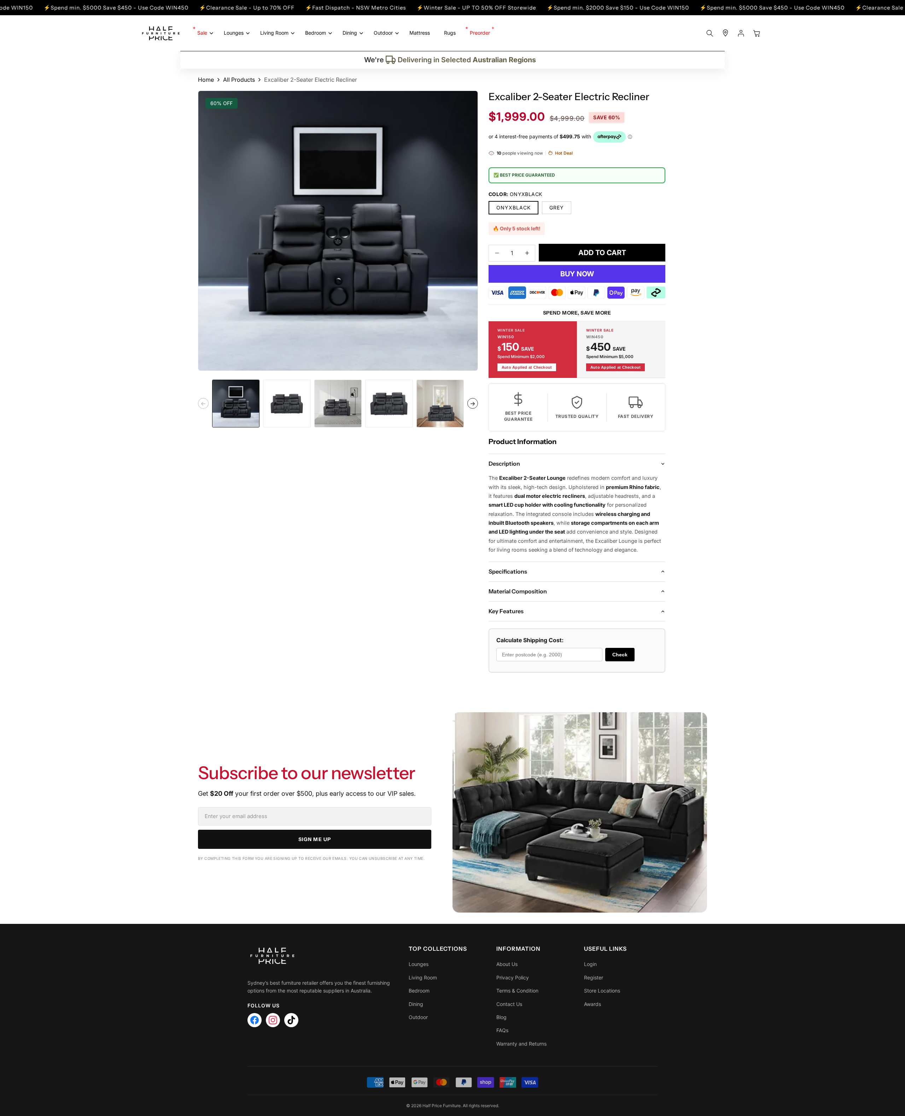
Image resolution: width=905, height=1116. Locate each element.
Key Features (506, 611)
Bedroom (419, 991)
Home (206, 79)
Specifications (508, 571)
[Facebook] (254, 1020)
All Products (239, 79)
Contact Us (509, 1004)
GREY (556, 208)
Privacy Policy (512, 977)
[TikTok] (291, 1020)
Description (504, 463)
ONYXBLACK (513, 208)
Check (619, 654)
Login (590, 964)
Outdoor (418, 1017)
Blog (501, 1017)
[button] (203, 32)
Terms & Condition (517, 991)
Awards (592, 1004)
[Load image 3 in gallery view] (338, 403)
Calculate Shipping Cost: (530, 640)
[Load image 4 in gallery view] (389, 403)
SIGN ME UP (314, 839)
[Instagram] (273, 1020)
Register (593, 977)
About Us (507, 964)
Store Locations (602, 991)
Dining (416, 1004)
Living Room (423, 977)
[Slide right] (472, 403)
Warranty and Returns (521, 1044)
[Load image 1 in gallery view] (235, 403)
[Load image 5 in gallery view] (440, 403)
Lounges (418, 964)
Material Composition (518, 591)
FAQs (502, 1030)
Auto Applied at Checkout (527, 367)
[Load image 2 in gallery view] (286, 403)
